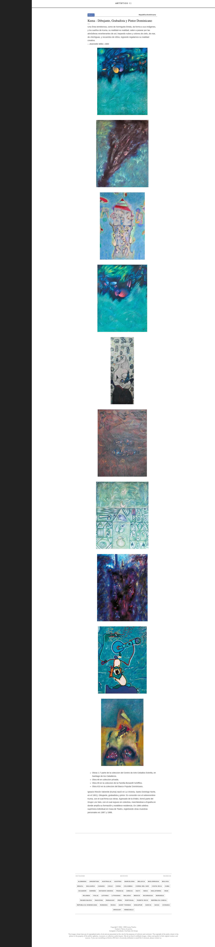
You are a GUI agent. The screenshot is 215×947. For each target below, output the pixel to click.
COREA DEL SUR (142, 886)
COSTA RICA (157, 886)
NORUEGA (160, 895)
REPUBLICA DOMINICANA (87, 905)
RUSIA (113, 905)
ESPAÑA (93, 891)
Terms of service (126, 929)
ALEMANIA (82, 881)
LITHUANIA (116, 895)
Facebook (167, 876)
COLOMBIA (128, 886)
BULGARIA (90, 886)
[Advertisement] (123, 852)
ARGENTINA (94, 881)
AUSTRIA (117, 881)
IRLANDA (86, 895)
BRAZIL (80, 886)
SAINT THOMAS (125, 905)
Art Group (134, 931)
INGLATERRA (156, 891)
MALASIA (127, 895)
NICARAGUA (148, 895)
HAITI (138, 891)
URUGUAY (117, 909)
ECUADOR (82, 891)
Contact (117, 929)
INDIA (145, 891)
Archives (124, 876)
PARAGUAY (110, 900)
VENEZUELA (129, 909)
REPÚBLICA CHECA (159, 900)
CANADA (101, 886)
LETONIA (105, 895)
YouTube (127, 931)
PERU (120, 900)
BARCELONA (130, 881)
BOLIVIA (165, 881)
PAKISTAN (99, 900)
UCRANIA (166, 905)
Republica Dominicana (147, 15)
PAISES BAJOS (86, 900)
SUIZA (157, 905)
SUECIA (148, 905)
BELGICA (141, 881)
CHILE (110, 886)
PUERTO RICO (142, 900)
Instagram (80, 876)
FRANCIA (119, 891)
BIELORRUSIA (153, 881)
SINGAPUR (138, 905)
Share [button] (91, 15)
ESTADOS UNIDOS (106, 891)
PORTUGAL (129, 900)
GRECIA (130, 891)
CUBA (167, 886)
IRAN (166, 891)
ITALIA (95, 895)
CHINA (118, 886)
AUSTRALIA (106, 881)
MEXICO (137, 895)
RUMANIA (104, 905)
